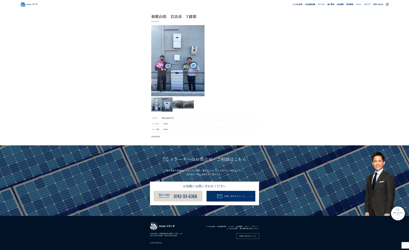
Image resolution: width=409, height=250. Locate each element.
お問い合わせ (378, 4)
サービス (231, 226)
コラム (358, 4)
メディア (367, 4)
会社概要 (340, 4)
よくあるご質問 (232, 228)
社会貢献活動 (221, 226)
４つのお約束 (297, 4)
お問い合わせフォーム (234, 196)
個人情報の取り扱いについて (249, 228)
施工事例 (330, 4)
